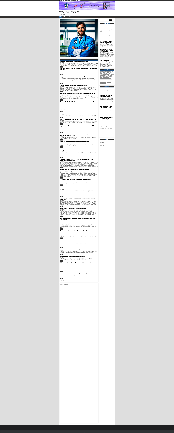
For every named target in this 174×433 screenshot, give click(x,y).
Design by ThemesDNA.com (87, 432)
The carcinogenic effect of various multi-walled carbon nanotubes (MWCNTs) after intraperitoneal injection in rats (106, 108)
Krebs (107, 76)
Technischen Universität (103, 82)
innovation (101, 76)
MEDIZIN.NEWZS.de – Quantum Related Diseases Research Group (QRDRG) (69, 12)
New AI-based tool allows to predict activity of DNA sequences (106, 60)
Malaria (101, 77)
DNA (103, 73)
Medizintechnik (107, 77)
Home (60, 0)
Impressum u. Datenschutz (77, 0)
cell (107, 72)
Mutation (106, 78)
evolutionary (101, 74)
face (104, 74)
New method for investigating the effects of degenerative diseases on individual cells (78, 119)
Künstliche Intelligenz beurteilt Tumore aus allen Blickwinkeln (73, 208)
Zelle (105, 83)
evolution (110, 73)
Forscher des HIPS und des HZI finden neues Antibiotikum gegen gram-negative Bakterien (106, 96)
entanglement (106, 73)
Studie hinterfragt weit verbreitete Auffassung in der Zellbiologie (73, 273)
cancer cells (104, 72)
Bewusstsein (107, 71)
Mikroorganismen (102, 78)
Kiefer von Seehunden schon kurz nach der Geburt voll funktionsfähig (74, 169)
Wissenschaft (63, 0)
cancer (101, 72)
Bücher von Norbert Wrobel (64, 284)
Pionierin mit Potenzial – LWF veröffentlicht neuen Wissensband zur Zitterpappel (77, 240)
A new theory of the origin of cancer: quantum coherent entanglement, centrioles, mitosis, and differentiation (106, 129)
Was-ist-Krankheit (69, 16)
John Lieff (105, 76)
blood (110, 71)
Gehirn (101, 75)
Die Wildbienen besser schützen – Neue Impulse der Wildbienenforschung (75, 179)
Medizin (104, 77)
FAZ (106, 74)
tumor (110, 82)
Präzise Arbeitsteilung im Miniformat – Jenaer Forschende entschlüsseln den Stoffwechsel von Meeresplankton (76, 160)
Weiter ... (62, 66)
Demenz (111, 72)
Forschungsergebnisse (110, 74)
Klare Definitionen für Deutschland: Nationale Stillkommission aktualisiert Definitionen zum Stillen (106, 50)
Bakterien (104, 71)
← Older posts (62, 280)
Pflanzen (109, 78)
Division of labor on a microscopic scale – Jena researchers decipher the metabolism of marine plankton (78, 149)
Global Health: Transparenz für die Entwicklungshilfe (71, 249)
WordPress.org (102, 145)
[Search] (114, 17)
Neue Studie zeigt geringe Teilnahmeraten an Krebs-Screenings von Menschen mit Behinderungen (77, 219)
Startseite (60, 16)
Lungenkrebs (110, 76)
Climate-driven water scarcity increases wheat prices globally (73, 113)
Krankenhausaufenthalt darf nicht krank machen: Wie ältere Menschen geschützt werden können (77, 199)
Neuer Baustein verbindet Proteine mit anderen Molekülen (72, 256)
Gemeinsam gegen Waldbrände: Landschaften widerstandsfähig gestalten (76, 230)
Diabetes (101, 73)
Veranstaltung (102, 83)
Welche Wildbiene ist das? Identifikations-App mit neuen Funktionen (74, 141)
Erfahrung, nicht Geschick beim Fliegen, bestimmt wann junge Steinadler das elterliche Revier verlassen (78, 102)
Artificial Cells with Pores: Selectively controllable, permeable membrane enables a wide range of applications (106, 42)
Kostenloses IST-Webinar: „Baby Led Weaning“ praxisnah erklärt (74, 61)
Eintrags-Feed (102, 142)
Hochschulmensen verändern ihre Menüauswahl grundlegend (73, 76)
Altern (101, 71)
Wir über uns (71, 0)
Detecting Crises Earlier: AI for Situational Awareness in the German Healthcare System (78, 262)
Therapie (108, 82)
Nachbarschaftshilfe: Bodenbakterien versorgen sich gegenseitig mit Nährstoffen (77, 93)
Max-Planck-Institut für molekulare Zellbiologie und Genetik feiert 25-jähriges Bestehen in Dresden (78, 69)
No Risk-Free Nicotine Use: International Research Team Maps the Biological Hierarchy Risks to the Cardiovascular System (78, 187)
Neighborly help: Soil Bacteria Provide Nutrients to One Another (73, 85)
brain (112, 71)
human (105, 75)
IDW (107, 75)
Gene (103, 75)
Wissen (67, 0)
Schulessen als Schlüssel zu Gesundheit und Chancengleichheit (106, 34)
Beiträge (64, 16)
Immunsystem (110, 75)
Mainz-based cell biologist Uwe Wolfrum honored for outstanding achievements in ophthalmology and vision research (77, 135)
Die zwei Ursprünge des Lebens (105, 24)
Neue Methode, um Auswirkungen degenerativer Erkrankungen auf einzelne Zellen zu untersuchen (78, 126)
